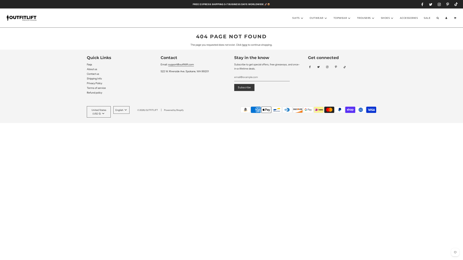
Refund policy (94, 92)
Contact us (93, 73)
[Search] (437, 18)
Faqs (89, 64)
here (244, 44)
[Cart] (455, 18)
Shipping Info (94, 78)
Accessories (409, 17)
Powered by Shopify (174, 110)
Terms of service (96, 88)
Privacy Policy (94, 83)
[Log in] (446, 18)
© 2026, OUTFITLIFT (147, 110)
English (119, 110)
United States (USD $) (99, 112)
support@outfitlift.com (181, 64)
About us (92, 69)
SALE (427, 17)
